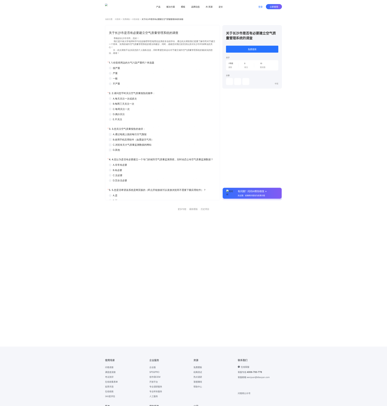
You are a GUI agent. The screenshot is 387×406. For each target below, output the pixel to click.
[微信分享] (229, 81)
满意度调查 (110, 371)
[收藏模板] (278, 29)
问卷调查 (135, 19)
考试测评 (109, 376)
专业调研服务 (155, 386)
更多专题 (182, 208)
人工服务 (153, 396)
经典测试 (198, 371)
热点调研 (198, 376)
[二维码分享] (245, 81)
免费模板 (126, 19)
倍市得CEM (154, 376)
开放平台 (153, 381)
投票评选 (109, 386)
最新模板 (193, 208)
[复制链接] (237, 81)
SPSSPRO (154, 371)
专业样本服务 (155, 391)
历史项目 (205, 208)
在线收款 (109, 391)
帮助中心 (198, 386)
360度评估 (110, 396)
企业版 (152, 367)
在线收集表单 (111, 381)
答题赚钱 (198, 381)
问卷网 (117, 19)
